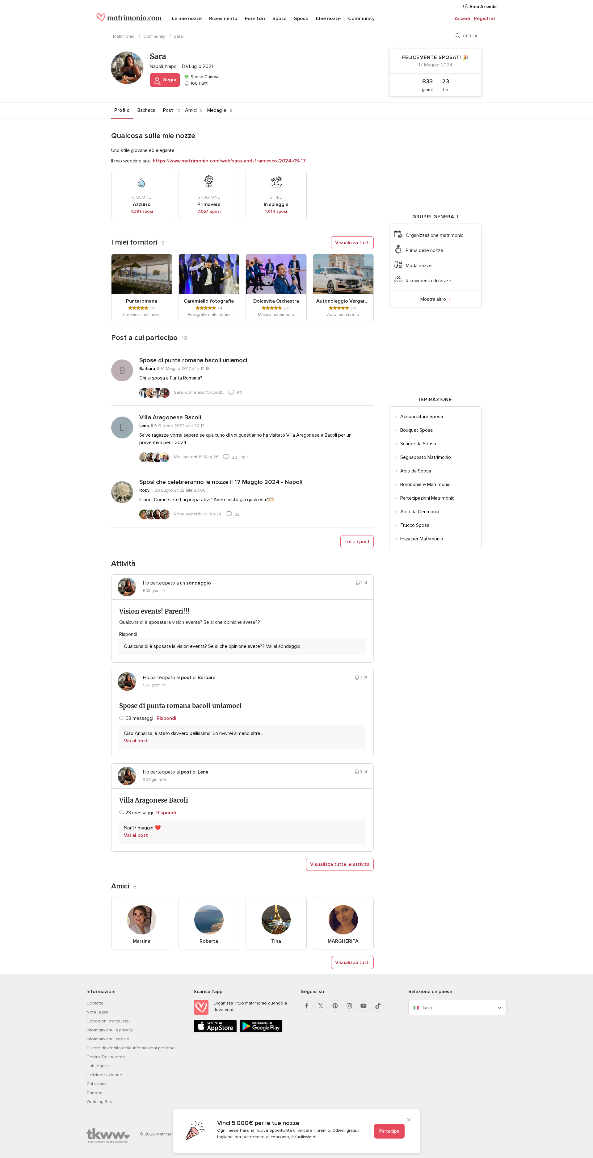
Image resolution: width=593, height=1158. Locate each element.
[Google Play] (261, 1031)
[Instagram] (349, 1006)
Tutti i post (357, 542)
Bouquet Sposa (416, 430)
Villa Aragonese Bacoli (170, 417)
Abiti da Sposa (415, 471)
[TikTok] (378, 1006)
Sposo (301, 18)
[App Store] (215, 1031)
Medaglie (216, 110)
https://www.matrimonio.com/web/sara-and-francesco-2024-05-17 (229, 161)
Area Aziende (482, 6)
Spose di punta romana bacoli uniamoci (193, 360)
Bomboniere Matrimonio (425, 484)
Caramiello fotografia (209, 301)
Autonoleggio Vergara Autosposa (343, 301)
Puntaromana (141, 301)
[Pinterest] (335, 1006)
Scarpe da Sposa (418, 444)
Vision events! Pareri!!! (154, 611)
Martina (141, 941)
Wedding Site (99, 1101)
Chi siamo (96, 1083)
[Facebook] (307, 1006)
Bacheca (146, 110)
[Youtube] (363, 1006)
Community (361, 18)
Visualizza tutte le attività (340, 864)
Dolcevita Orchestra (276, 301)
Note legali (97, 1012)
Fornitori (255, 18)
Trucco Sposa (414, 525)
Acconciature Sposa (421, 416)
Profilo (122, 110)
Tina (276, 941)
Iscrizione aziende (104, 1074)
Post (168, 110)
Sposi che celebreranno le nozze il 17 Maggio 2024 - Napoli (220, 482)
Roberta (209, 941)
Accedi (462, 18)
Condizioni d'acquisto (107, 1021)
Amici (191, 110)
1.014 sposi (276, 211)
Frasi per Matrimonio (421, 539)
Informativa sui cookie (107, 1039)
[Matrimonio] (129, 19)
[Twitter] (321, 1006)
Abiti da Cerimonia (419, 512)
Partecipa (389, 1131)
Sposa (279, 18)
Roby (144, 490)
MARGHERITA (343, 941)
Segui (169, 80)
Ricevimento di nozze (428, 281)
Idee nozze (328, 18)
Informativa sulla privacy (109, 1030)
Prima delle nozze (424, 250)
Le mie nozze (187, 18)
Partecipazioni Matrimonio (427, 498)
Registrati (485, 18)
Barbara (147, 368)
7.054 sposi (209, 211)
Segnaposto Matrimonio (425, 457)
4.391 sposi (141, 211)
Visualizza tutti (352, 243)
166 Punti (198, 83)
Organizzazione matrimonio (435, 235)
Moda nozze (419, 265)
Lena (144, 425)
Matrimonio (124, 36)
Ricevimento (223, 18)
